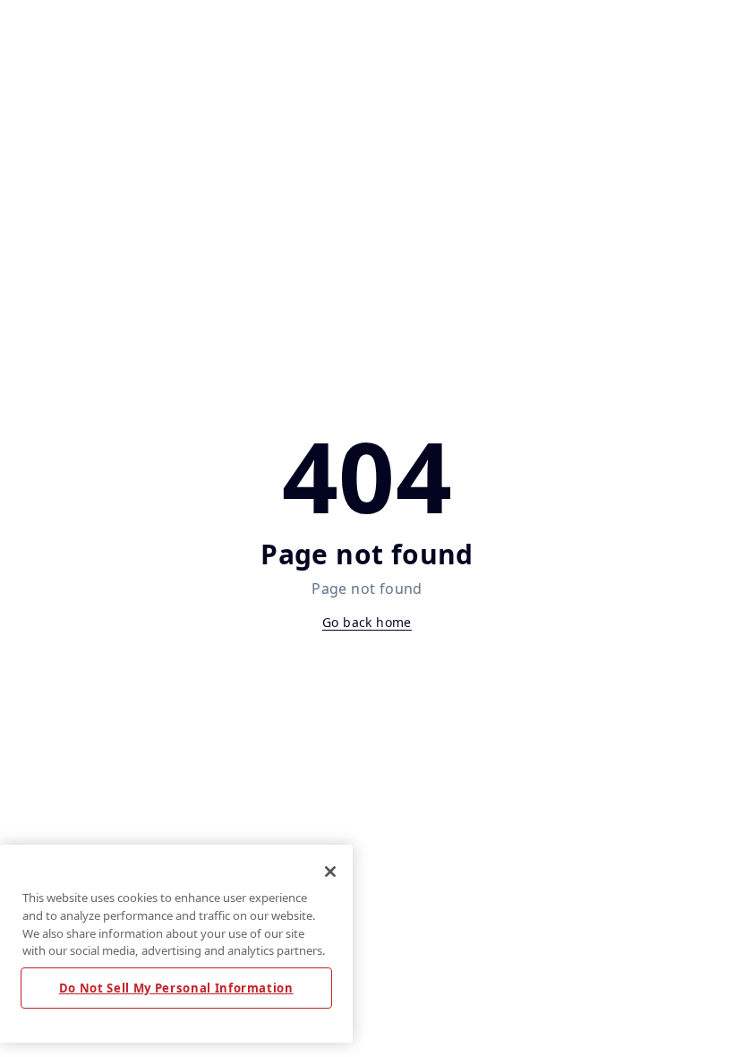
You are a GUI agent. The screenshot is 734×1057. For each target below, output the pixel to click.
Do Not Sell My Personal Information (176, 988)
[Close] (330, 871)
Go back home (367, 622)
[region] (176, 944)
